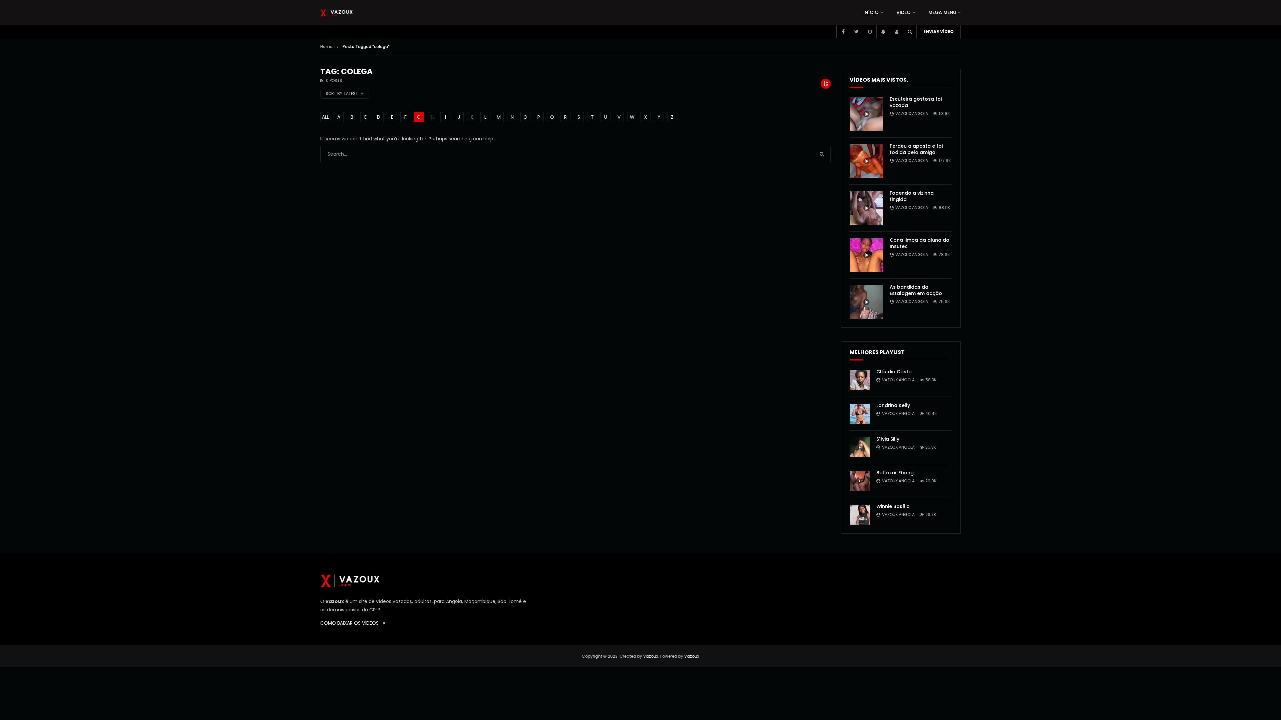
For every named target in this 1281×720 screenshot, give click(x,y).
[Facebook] (843, 31)
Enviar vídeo (938, 31)
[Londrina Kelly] (860, 414)
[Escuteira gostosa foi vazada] (866, 114)
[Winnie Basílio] (860, 515)
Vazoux (650, 656)
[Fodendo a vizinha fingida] (866, 208)
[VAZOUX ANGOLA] (336, 13)
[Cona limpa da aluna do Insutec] (866, 255)
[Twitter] (856, 31)
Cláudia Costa (894, 371)
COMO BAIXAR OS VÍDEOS (351, 623)
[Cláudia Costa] (860, 380)
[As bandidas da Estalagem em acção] (866, 302)
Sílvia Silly (887, 439)
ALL (325, 117)
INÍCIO (871, 12)
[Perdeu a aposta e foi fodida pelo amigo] (866, 161)
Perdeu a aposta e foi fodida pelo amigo (916, 149)
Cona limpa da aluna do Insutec (919, 243)
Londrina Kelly (893, 405)
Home (326, 46)
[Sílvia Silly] (860, 447)
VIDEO (903, 12)
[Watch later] (869, 31)
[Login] (896, 31)
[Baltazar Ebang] (860, 481)
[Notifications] (883, 31)
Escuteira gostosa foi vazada (916, 102)
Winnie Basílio (893, 506)
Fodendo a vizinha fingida (912, 196)
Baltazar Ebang (895, 472)
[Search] (909, 31)
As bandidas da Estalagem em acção (916, 290)
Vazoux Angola (911, 113)
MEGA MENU (942, 12)
